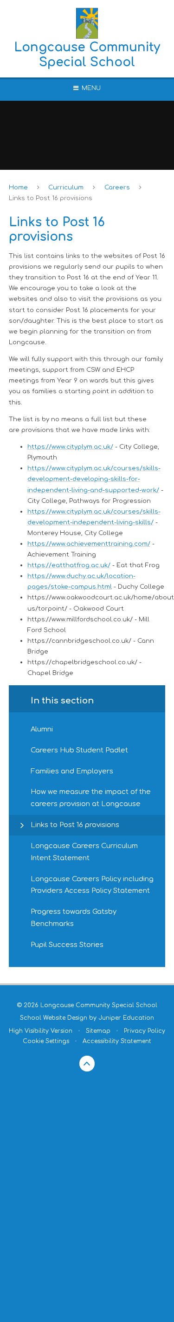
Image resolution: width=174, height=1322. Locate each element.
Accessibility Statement (117, 1041)
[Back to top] (87, 1064)
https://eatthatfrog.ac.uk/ (68, 565)
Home (18, 187)
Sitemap (98, 1031)
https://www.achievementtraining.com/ (88, 543)
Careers (117, 187)
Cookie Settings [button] (46, 1041)
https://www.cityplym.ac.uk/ (70, 446)
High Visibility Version (40, 1031)
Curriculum (66, 187)
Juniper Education (126, 1018)
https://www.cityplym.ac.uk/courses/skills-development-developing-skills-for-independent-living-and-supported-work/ (94, 479)
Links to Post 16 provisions (50, 198)
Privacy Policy (144, 1031)
